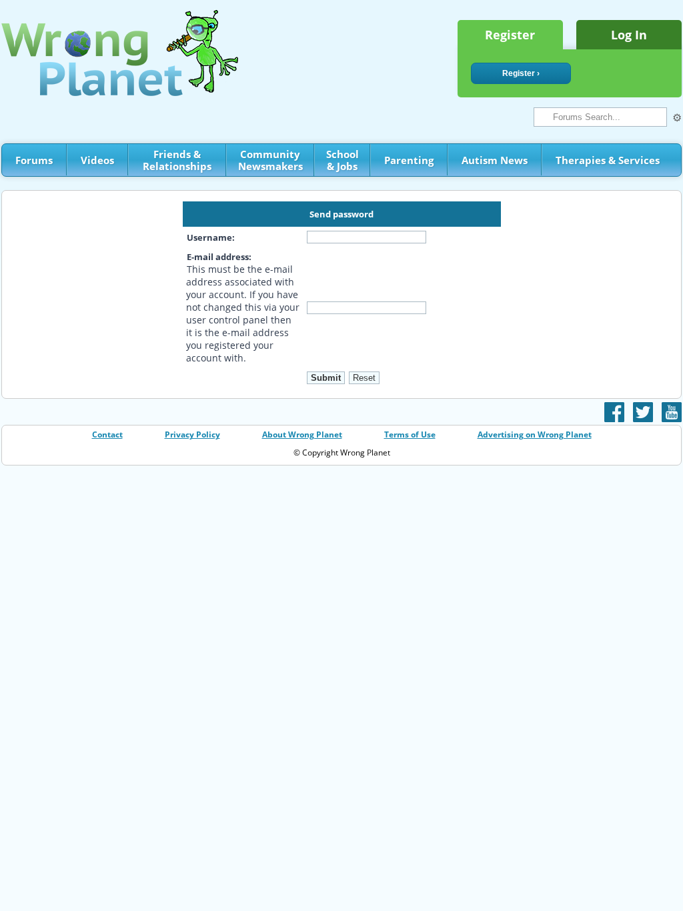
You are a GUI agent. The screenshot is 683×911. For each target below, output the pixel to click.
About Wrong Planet (302, 434)
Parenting (409, 160)
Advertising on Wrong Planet (535, 434)
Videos (97, 160)
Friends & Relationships (177, 160)
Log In (629, 35)
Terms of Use (410, 434)
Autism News (495, 160)
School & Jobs (342, 160)
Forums (34, 160)
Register (510, 35)
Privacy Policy (192, 434)
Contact (107, 434)
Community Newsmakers (270, 160)
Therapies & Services (608, 160)
